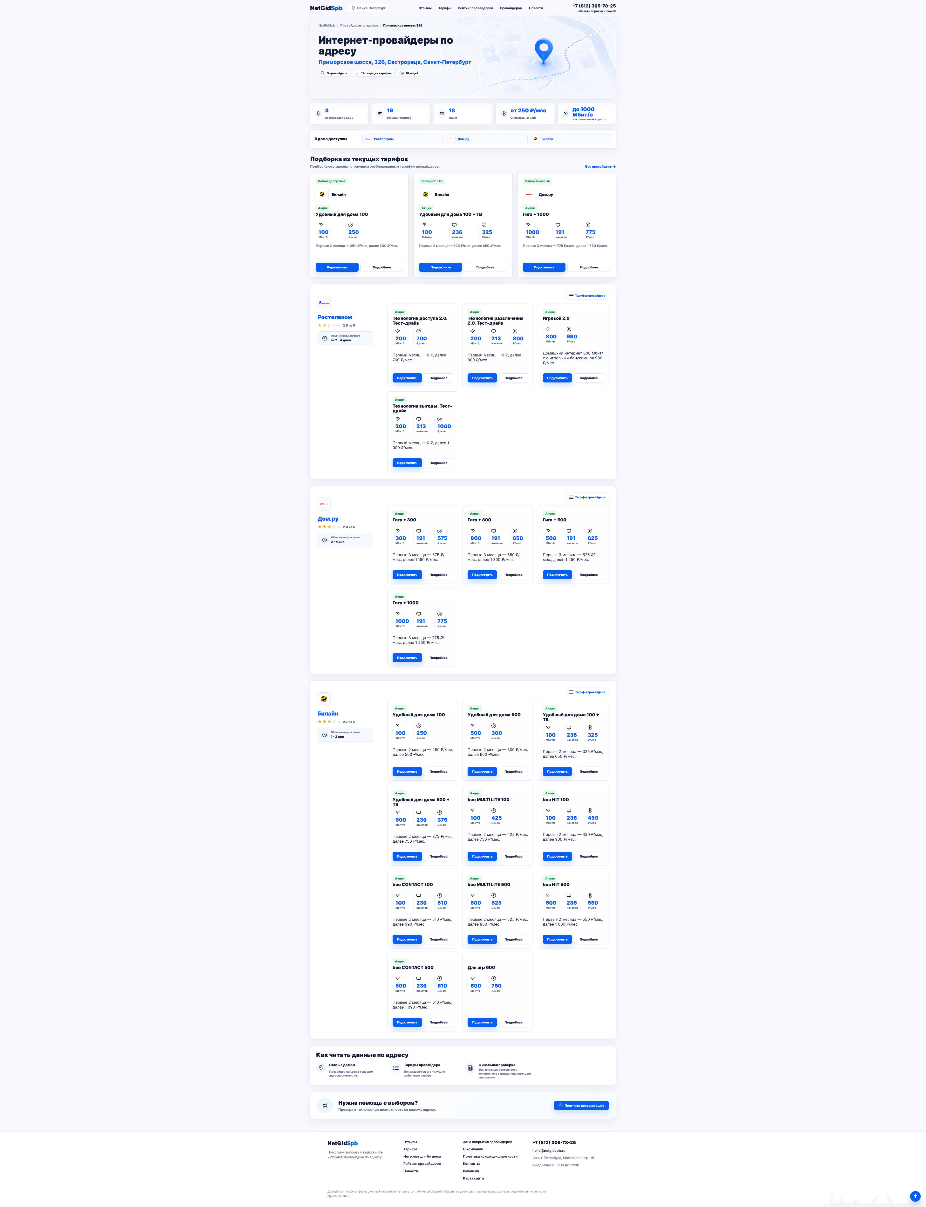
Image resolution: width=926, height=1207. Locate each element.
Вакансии (471, 1171)
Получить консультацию (584, 1105)
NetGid (326, 8)
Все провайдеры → (600, 166)
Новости (536, 8)
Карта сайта (473, 1178)
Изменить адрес (342, 86)
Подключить (337, 267)
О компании (473, 1149)
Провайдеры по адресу (359, 25)
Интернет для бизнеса (422, 1156)
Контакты (471, 1163)
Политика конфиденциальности (490, 1156)
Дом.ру (463, 139)
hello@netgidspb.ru (548, 1150)
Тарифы (444, 8)
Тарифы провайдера (590, 295)
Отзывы (425, 8)
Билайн (547, 139)
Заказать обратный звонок (596, 11)
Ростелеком (384, 139)
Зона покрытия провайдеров (487, 1142)
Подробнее (382, 267)
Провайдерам (511, 8)
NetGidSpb (327, 25)
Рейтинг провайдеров (475, 8)
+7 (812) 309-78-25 (554, 1142)
